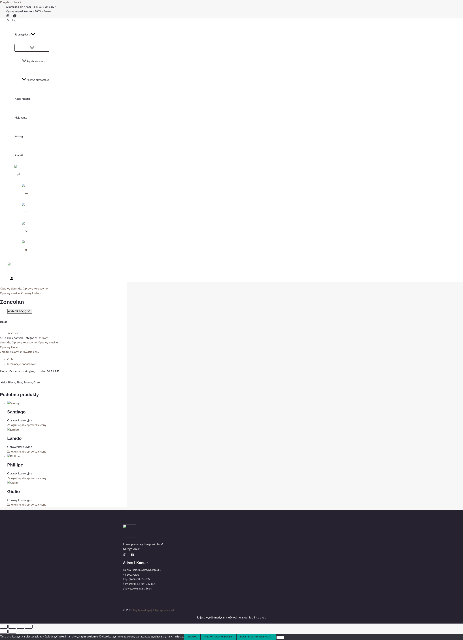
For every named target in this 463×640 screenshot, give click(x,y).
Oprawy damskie (10, 288)
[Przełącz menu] (31, 48)
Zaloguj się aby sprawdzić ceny (19, 351)
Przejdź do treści (10, 2)
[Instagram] (8, 16)
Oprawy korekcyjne (35, 288)
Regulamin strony (36, 61)
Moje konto (20, 118)
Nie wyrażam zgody (218, 637)
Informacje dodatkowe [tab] (21, 364)
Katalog (18, 136)
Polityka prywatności (37, 80)
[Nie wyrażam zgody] (280, 637)
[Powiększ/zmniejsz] (4, 627)
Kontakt (18, 155)
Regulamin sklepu (142, 610)
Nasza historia (22, 99)
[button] (11, 20)
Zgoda (192, 637)
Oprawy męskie (10, 293)
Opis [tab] (10, 359)
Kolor (3, 321)
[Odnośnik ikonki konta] (11, 279)
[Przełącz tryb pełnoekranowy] (12, 627)
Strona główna (22, 34)
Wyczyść (13, 333)
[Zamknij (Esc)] (29, 627)
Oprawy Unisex (31, 293)
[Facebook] (14, 16)
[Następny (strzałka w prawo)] (12, 632)
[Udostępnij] (20, 627)
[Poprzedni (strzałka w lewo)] (4, 632)
